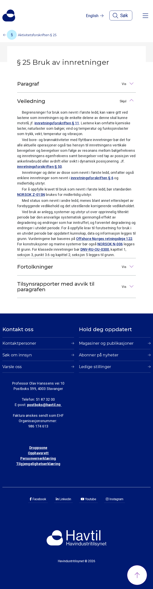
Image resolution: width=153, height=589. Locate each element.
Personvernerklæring (38, 458)
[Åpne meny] (145, 15)
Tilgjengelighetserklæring (38, 464)
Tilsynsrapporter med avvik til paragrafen (72, 287)
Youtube (90, 499)
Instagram (116, 499)
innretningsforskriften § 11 (56, 123)
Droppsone (38, 448)
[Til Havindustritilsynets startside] (8, 15)
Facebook (39, 499)
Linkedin (65, 499)
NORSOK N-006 (110, 244)
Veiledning (72, 101)
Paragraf (72, 84)
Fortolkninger (72, 267)
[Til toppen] (137, 575)
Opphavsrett (38, 453)
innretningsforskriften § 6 (92, 178)
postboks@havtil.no (44, 405)
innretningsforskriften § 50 (39, 166)
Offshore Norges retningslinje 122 (104, 239)
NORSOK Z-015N (31, 194)
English (92, 15)
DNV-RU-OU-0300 (94, 249)
